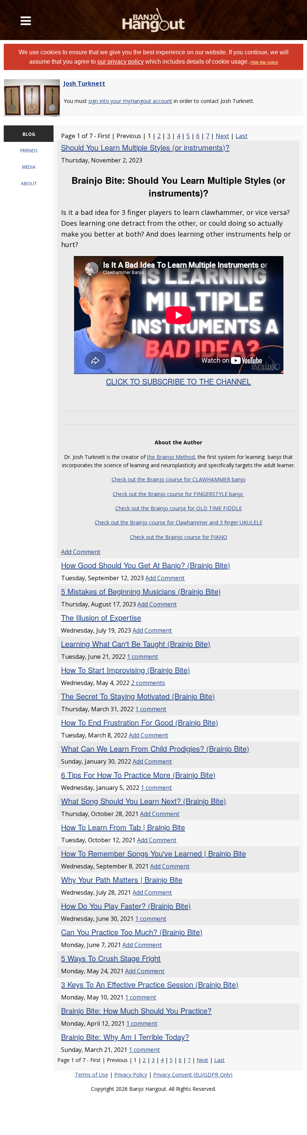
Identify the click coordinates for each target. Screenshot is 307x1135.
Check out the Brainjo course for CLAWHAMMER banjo (179, 479)
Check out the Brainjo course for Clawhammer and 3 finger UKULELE (178, 522)
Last (241, 136)
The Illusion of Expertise (101, 617)
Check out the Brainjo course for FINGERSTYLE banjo (178, 493)
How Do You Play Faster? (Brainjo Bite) (126, 905)
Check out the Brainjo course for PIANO (178, 537)
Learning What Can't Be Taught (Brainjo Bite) (135, 643)
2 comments (148, 683)
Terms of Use (91, 1074)
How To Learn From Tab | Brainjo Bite (123, 827)
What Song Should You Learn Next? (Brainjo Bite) (143, 800)
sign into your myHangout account (130, 100)
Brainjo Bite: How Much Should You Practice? (136, 1010)
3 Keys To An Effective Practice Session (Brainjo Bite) (149, 984)
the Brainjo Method (171, 456)
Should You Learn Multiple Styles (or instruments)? (145, 147)
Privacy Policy (130, 1074)
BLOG (28, 134)
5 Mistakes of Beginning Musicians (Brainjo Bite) (141, 591)
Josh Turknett (84, 83)
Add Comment (80, 552)
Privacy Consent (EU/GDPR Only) (192, 1074)
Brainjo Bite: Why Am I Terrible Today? (125, 1036)
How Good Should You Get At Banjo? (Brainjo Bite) (145, 565)
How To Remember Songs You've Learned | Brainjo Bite (153, 853)
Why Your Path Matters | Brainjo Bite (121, 879)
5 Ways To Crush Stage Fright (111, 958)
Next (222, 136)
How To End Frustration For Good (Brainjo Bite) (139, 722)
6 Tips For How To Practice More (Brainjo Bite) (138, 774)
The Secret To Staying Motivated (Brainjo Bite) (138, 696)
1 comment (142, 656)
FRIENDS (28, 150)
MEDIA (29, 167)
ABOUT (29, 183)
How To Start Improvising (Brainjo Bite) (125, 669)
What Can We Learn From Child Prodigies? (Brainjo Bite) (155, 748)
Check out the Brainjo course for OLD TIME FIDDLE (178, 508)
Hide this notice (264, 62)
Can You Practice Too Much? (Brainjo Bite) (132, 931)
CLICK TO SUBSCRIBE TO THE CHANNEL (178, 381)
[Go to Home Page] (153, 20)
